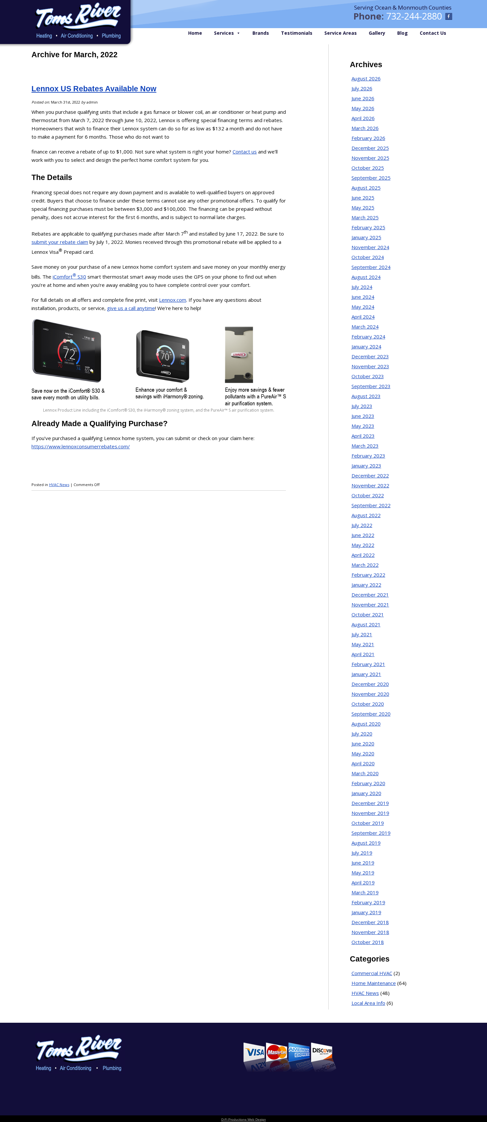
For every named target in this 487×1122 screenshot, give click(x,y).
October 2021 (368, 614)
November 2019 (370, 813)
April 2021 (363, 654)
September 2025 (371, 177)
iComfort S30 (69, 276)
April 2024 (363, 316)
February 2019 (368, 902)
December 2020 (370, 684)
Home (195, 33)
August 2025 (366, 187)
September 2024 (371, 267)
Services (224, 33)
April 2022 (363, 555)
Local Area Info (368, 1003)
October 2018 (368, 942)
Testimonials (296, 33)
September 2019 (371, 833)
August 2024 (366, 277)
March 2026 (365, 128)
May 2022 (363, 545)
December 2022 (370, 475)
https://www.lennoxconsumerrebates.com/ (80, 446)
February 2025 (368, 227)
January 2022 (366, 584)
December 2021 (370, 594)
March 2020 (365, 773)
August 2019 (366, 842)
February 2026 (368, 138)
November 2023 (370, 366)
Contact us (245, 151)
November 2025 (370, 158)
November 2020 (370, 694)
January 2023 (366, 465)
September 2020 (371, 713)
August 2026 (366, 78)
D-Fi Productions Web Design (243, 1119)
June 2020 (363, 743)
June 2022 (363, 535)
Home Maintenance (374, 983)
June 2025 (363, 197)
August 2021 (366, 624)
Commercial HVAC (372, 973)
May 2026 (363, 108)
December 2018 (370, 922)
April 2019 (363, 882)
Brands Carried (166, 1052)
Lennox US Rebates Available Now (93, 89)
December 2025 (370, 148)
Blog (402, 33)
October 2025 (368, 167)
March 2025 (365, 217)
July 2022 (362, 525)
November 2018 (370, 932)
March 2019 (365, 892)
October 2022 (368, 495)
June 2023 (363, 416)
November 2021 (370, 604)
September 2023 (371, 386)
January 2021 (366, 674)
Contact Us (433, 33)
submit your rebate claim (59, 242)
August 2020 (366, 723)
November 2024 (370, 247)
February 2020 (368, 783)
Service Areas (340, 33)
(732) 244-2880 (430, 1048)
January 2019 (366, 912)
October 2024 (368, 257)
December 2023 (370, 356)
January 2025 (366, 237)
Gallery (377, 33)
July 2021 (362, 634)
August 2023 (366, 396)
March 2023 (365, 445)
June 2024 (363, 296)
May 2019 (363, 872)
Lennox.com (172, 299)
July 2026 (362, 88)
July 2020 (362, 733)
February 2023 (368, 455)
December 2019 (370, 803)
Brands (260, 33)
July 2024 (362, 287)
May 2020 (363, 753)
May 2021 (363, 644)
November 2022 (370, 485)
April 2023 (363, 435)
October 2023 (368, 376)
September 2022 (371, 505)
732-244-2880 (414, 16)
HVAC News (59, 484)
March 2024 (365, 326)
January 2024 (366, 346)
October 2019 (368, 823)
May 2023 (363, 426)
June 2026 (363, 98)
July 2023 (362, 406)
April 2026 (363, 118)
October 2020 (368, 703)
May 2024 (363, 306)
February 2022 (368, 574)
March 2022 (365, 564)
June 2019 (363, 862)
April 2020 (363, 763)
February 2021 (368, 664)
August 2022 (366, 515)
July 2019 (362, 852)
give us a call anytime (131, 308)
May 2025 (363, 207)
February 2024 (368, 336)
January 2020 (366, 793)
